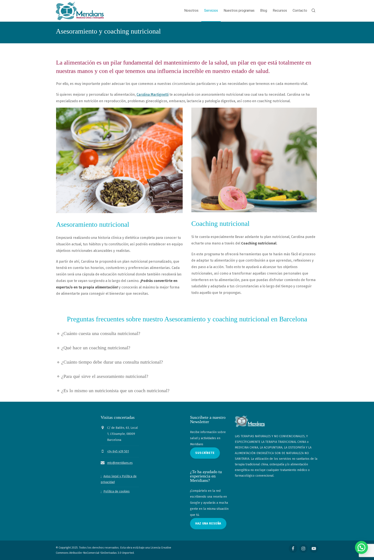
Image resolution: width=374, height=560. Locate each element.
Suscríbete (205, 453)
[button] (361, 547)
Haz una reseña (208, 523)
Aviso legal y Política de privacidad (119, 479)
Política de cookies (116, 491)
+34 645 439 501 (118, 451)
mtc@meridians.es (120, 463)
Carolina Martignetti (153, 94)
